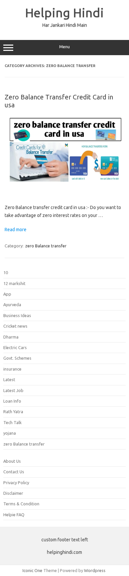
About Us (12, 461)
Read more (15, 229)
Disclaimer (13, 493)
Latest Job (13, 390)
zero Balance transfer (45, 245)
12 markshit (14, 283)
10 (5, 272)
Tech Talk (12, 422)
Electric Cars (15, 347)
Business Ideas (17, 315)
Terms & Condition (21, 503)
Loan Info (12, 401)
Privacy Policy (16, 482)
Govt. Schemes (17, 358)
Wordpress (95, 570)
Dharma (11, 337)
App (7, 294)
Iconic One (32, 570)
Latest (9, 379)
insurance (12, 369)
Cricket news (15, 326)
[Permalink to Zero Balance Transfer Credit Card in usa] (64, 193)
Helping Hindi (64, 12)
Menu (64, 46)
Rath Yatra (13, 411)
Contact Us (13, 471)
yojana (9, 433)
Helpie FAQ (13, 514)
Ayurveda (12, 304)
